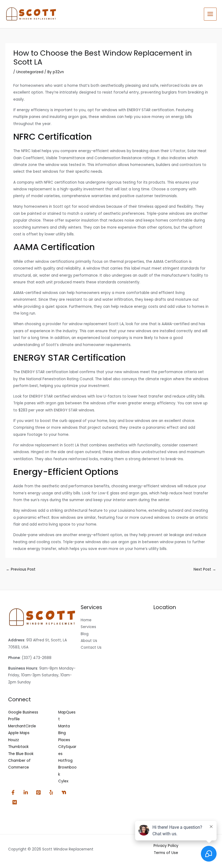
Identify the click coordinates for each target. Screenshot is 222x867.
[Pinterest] (38, 792)
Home (86, 620)
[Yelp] (51, 792)
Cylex (63, 781)
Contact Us (91, 647)
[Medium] (14, 802)
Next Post (205, 569)
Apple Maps (19, 732)
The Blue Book (21, 753)
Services (88, 626)
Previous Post (20, 569)
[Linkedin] (26, 792)
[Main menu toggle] (210, 14)
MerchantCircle (22, 726)
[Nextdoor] (64, 792)
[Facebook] (13, 792)
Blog (85, 633)
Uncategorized (29, 72)
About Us (89, 640)
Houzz (13, 740)
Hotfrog (65, 760)
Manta (64, 726)
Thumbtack (18, 746)
